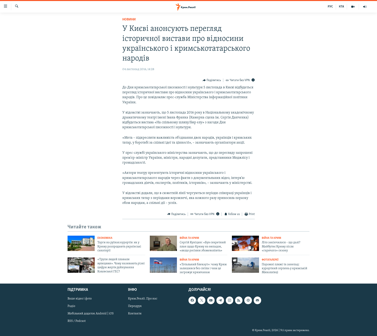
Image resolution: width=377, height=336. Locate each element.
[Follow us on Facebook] (192, 300)
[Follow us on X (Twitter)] (201, 300)
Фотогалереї (270, 259)
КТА (341, 6)
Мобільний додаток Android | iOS (91, 313)
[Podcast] (248, 300)
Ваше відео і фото (80, 298)
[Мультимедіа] (353, 6)
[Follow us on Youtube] (211, 300)
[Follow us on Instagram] (229, 300)
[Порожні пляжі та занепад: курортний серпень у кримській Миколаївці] (245, 265)
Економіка (104, 238)
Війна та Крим (189, 238)
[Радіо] (365, 6)
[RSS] (238, 300)
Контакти (135, 313)
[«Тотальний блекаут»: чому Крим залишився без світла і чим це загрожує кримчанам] (163, 265)
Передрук (135, 306)
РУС (330, 6)
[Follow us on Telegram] (220, 300)
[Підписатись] (257, 300)
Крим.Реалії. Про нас (142, 298)
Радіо (71, 306)
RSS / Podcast (77, 321)
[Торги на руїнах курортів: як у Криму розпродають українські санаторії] (81, 243)
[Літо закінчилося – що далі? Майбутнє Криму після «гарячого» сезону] (245, 243)
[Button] (212, 80)
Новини (129, 19)
